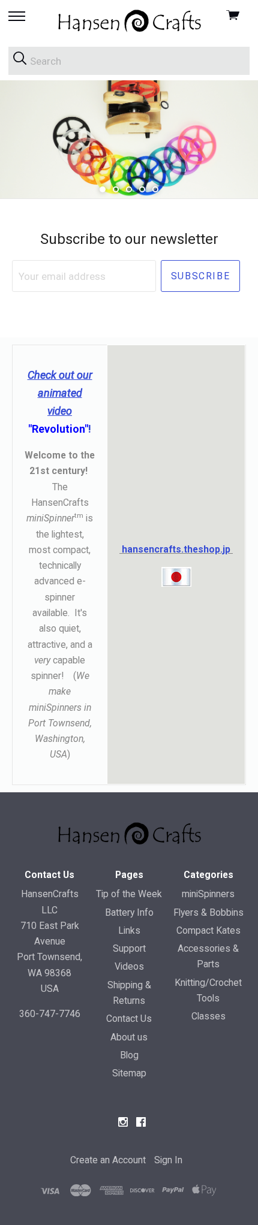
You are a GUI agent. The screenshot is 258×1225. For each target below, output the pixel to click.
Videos (129, 966)
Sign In (168, 1160)
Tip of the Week (129, 894)
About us (129, 1037)
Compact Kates (208, 930)
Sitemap (129, 1073)
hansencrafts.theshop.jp (177, 549)
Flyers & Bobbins (208, 912)
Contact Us (129, 1018)
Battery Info (129, 912)
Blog (129, 1055)
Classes (208, 1016)
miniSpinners (208, 894)
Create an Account (108, 1160)
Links (129, 930)
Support (129, 948)
